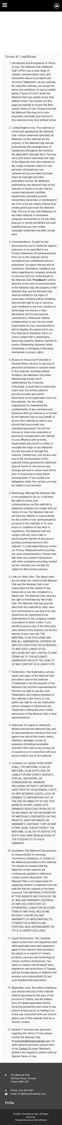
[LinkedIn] (12, 1102)
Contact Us (25, 1048)
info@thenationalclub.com (32, 1094)
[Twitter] (7, 1102)
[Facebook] (5, 1102)
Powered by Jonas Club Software (31, 1120)
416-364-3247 (26, 1090)
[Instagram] (10, 1102)
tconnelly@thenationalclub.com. (32, 1041)
